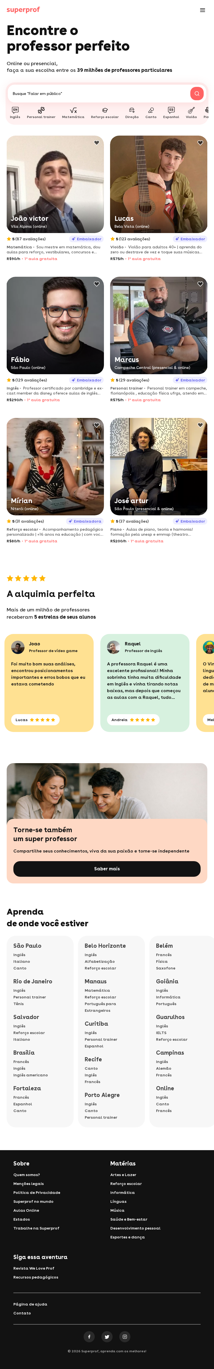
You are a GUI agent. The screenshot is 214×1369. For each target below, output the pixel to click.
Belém (164, 945)
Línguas (118, 1201)
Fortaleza (27, 1088)
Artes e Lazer (123, 1174)
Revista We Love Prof (33, 1268)
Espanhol (22, 1104)
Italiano (21, 961)
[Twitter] (107, 1336)
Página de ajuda (30, 1304)
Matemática (97, 990)
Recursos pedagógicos (35, 1277)
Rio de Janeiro (32, 981)
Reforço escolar (29, 1032)
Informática (168, 997)
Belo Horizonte (105, 945)
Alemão (163, 1068)
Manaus (96, 981)
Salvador (26, 1017)
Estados (21, 1219)
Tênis (18, 1003)
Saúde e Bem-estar (128, 1219)
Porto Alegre (102, 1095)
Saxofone (165, 968)
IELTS (161, 1032)
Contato (22, 1313)
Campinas (170, 1052)
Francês (21, 1061)
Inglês (19, 954)
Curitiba (96, 1023)
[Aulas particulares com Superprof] (23, 10)
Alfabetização (100, 961)
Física (162, 961)
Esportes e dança (127, 1237)
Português (166, 1003)
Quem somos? (26, 1174)
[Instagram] (124, 1336)
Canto (19, 968)
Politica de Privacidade (36, 1192)
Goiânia (167, 981)
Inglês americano (30, 1075)
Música (117, 1210)
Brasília (24, 1052)
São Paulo (27, 945)
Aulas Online (26, 1210)
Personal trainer (29, 997)
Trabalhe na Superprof (36, 1228)
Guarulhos (170, 1017)
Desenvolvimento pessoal (135, 1228)
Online (165, 1088)
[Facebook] (89, 1336)
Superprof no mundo (33, 1201)
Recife (93, 1059)
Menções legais (28, 1183)
